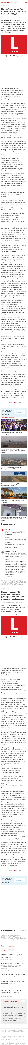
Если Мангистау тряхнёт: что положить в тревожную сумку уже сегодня (13, 983)
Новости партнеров (7, 417)
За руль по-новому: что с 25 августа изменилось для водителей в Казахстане (12, 955)
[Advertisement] (14, 71)
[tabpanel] (14, 975)
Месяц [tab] (11, 950)
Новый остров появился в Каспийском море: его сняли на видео (13, 975)
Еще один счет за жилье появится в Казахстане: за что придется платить (12, 992)
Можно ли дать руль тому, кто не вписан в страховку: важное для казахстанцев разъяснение (12, 966)
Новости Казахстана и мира (7, 17)
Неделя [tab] (4, 950)
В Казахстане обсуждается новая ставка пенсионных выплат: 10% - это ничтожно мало (13, 1007)
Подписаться (19, 412)
